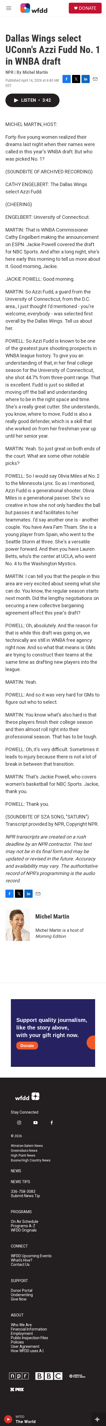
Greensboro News (24, 1151)
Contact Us (20, 1265)
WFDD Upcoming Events (31, 1256)
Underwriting (22, 1295)
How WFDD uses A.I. (27, 1351)
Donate (27, 1045)
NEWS (16, 1171)
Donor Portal (21, 1291)
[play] (8, 1419)
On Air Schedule (24, 1222)
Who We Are (21, 1325)
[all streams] (99, 1419)
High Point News (23, 1155)
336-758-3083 (23, 1192)
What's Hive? (21, 1260)
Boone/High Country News (31, 1160)
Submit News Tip (25, 1196)
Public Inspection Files (29, 1338)
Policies (17, 1342)
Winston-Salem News (27, 1146)
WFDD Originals (24, 1230)
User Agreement (25, 1347)
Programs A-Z (23, 1226)
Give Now (19, 1299)
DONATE (87, 8)
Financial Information (29, 1329)
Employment (22, 1334)
